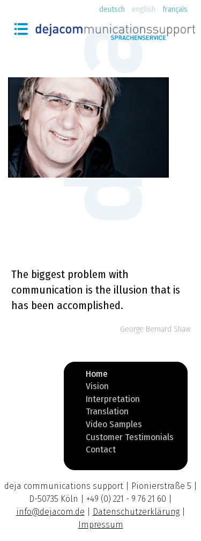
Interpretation (113, 401)
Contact (101, 451)
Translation (107, 413)
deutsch (112, 9)
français (175, 9)
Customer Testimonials (130, 439)
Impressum (100, 524)
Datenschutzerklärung (136, 511)
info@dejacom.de (50, 511)
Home (97, 375)
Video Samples (114, 426)
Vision (97, 388)
